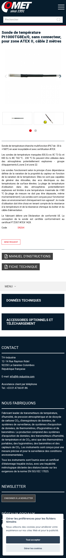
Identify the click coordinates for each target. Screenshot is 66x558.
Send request (11, 242)
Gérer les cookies (33, 548)
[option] (33, 76)
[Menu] (61, 7)
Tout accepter (33, 540)
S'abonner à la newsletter (18, 498)
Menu (9, 286)
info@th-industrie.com (22, 376)
